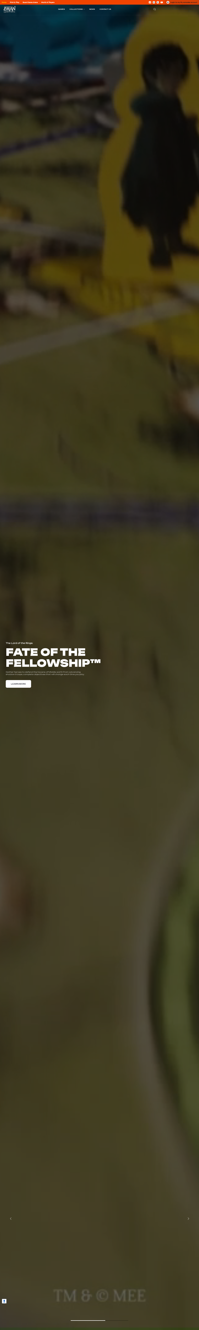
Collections (76, 9)
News (92, 9)
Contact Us (105, 9)
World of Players (47, 2)
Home (4, 2)
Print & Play (14, 2)
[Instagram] (154, 2)
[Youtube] (162, 2)
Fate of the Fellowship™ (53, 657)
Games (61, 9)
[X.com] (158, 2)
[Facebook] (150, 2)
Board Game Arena (30, 2)
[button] (188, 1219)
